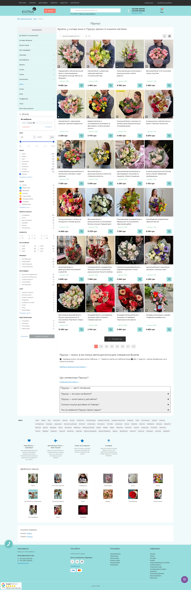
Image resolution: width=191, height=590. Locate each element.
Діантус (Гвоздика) (90, 431)
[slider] (20, 141)
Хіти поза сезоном (26, 108)
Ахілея (127, 424)
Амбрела (130, 420)
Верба (105, 427)
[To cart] (81, 85)
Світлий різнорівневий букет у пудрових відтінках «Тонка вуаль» (129, 269)
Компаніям (153, 571)
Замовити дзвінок (137, 13)
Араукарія (58, 424)
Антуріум (49, 424)
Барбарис (150, 424)
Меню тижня (24, 45)
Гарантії (54, 3)
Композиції (23, 79)
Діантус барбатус (104, 431)
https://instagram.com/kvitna (72, 562)
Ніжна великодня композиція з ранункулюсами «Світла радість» (129, 73)
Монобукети (24, 60)
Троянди (22, 55)
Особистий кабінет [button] (164, 3)
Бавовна (134, 424)
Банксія (142, 424)
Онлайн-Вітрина (25, 40)
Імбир (43, 420)
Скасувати (26, 127)
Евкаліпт (133, 431)
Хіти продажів (24, 50)
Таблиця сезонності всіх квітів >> (73, 367)
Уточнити (48, 127)
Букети (22, 65)
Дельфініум (124, 431)
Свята (21, 74)
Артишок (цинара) (70, 424)
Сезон (21, 69)
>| (133, 346)
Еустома (158, 431)
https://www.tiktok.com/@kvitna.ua (77, 562)
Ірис (49, 420)
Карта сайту (153, 577)
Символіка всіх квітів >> (69, 382)
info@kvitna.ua (75, 566)
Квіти (35, 19)
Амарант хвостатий (118, 420)
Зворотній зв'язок (155, 575)
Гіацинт (136, 427)
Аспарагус (101, 424)
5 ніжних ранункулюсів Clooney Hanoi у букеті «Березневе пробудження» (158, 173)
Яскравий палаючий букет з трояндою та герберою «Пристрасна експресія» (128, 317)
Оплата (32, 3)
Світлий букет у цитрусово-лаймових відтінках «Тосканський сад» (98, 73)
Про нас (22, 3)
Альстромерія (91, 420)
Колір (21, 89)
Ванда (99, 427)
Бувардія (53, 427)
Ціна (21, 94)
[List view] (165, 36)
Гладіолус (54, 431)
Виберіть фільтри (42, 336)
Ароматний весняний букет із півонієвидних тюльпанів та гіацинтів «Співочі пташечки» (128, 173)
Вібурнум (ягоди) (88, 427)
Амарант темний (103, 420)
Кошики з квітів (115, 562)
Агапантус (56, 420)
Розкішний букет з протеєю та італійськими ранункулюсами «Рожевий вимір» (129, 123)
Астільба (110, 424)
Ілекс (37, 420)
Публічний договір (156, 567)
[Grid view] (170, 36)
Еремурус (149, 431)
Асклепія (82, 424)
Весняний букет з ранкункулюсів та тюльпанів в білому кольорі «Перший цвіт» (100, 221)
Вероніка (120, 427)
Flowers (29, 536)
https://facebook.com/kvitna (82, 562)
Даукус (115, 431)
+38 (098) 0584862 (138, 11)
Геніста (38, 431)
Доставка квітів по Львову (158, 569)
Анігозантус (145, 420)
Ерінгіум (141, 431)
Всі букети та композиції (28, 35)
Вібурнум (77, 427)
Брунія (45, 427)
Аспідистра (91, 424)
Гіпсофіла (154, 427)
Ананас (154, 420)
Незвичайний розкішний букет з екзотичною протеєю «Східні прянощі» (71, 173)
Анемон (162, 420)
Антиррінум (40, 424)
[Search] (72, 10)
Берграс (159, 424)
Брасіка (38, 427)
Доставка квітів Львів (25, 19)
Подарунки (23, 99)
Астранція (118, 424)
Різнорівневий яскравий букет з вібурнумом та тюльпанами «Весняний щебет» (129, 221)
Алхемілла (80, 420)
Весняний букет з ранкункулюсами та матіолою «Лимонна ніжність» (99, 173)
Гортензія (70, 431)
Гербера (45, 431)
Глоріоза (62, 431)
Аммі (137, 420)
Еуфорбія (166, 431)
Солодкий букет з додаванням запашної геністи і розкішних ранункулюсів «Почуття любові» (100, 269)
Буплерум (68, 427)
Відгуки (63, 3)
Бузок (60, 427)
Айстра (64, 420)
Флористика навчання (157, 573)
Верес (112, 427)
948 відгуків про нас (13, 588)
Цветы (29, 533)
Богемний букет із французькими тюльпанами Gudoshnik (69, 269)
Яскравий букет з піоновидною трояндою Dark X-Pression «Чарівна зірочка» (100, 317)
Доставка (43, 3)
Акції (21, 104)
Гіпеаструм (145, 427)
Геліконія (163, 427)
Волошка (128, 427)
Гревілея (79, 431)
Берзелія (167, 424)
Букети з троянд (115, 560)
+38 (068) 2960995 (138, 9)
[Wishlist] (82, 42)
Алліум (72, 420)
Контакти (74, 3)
